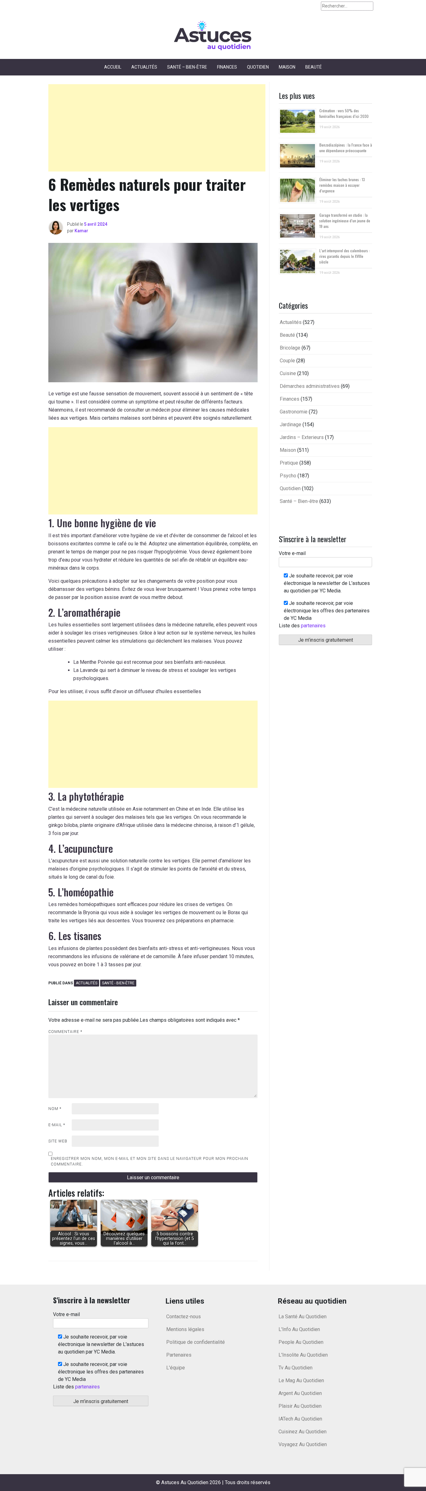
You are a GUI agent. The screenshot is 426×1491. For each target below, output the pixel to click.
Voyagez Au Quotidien (302, 1444)
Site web (57, 1141)
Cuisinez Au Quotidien (302, 1432)
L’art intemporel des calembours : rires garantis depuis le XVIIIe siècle (344, 256)
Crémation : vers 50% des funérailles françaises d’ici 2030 (344, 113)
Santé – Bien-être (187, 67)
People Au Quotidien (300, 1342)
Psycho (288, 476)
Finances (227, 67)
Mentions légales (185, 1329)
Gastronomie (293, 412)
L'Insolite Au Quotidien (303, 1355)
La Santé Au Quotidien (302, 1317)
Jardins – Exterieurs (302, 437)
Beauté (313, 67)
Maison (287, 67)
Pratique (289, 463)
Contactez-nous (183, 1317)
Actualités (144, 67)
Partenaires (178, 1355)
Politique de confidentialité (195, 1342)
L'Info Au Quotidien (299, 1329)
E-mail (56, 1125)
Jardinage (290, 424)
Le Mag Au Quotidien (301, 1380)
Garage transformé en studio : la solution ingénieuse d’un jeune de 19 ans (344, 220)
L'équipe (175, 1368)
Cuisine (288, 373)
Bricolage (290, 348)
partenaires (313, 626)
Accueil (112, 67)
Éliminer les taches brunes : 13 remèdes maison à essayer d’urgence (342, 185)
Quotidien (258, 67)
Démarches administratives (310, 386)
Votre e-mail (292, 553)
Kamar (81, 230)
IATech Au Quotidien (300, 1419)
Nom (54, 1109)
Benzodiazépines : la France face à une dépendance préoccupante (345, 147)
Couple (287, 361)
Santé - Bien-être (118, 983)
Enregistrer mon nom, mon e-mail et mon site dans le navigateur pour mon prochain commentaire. (149, 1161)
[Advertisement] (156, 127)
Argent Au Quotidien (300, 1393)
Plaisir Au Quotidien (300, 1406)
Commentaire (65, 1032)
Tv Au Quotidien (295, 1368)
